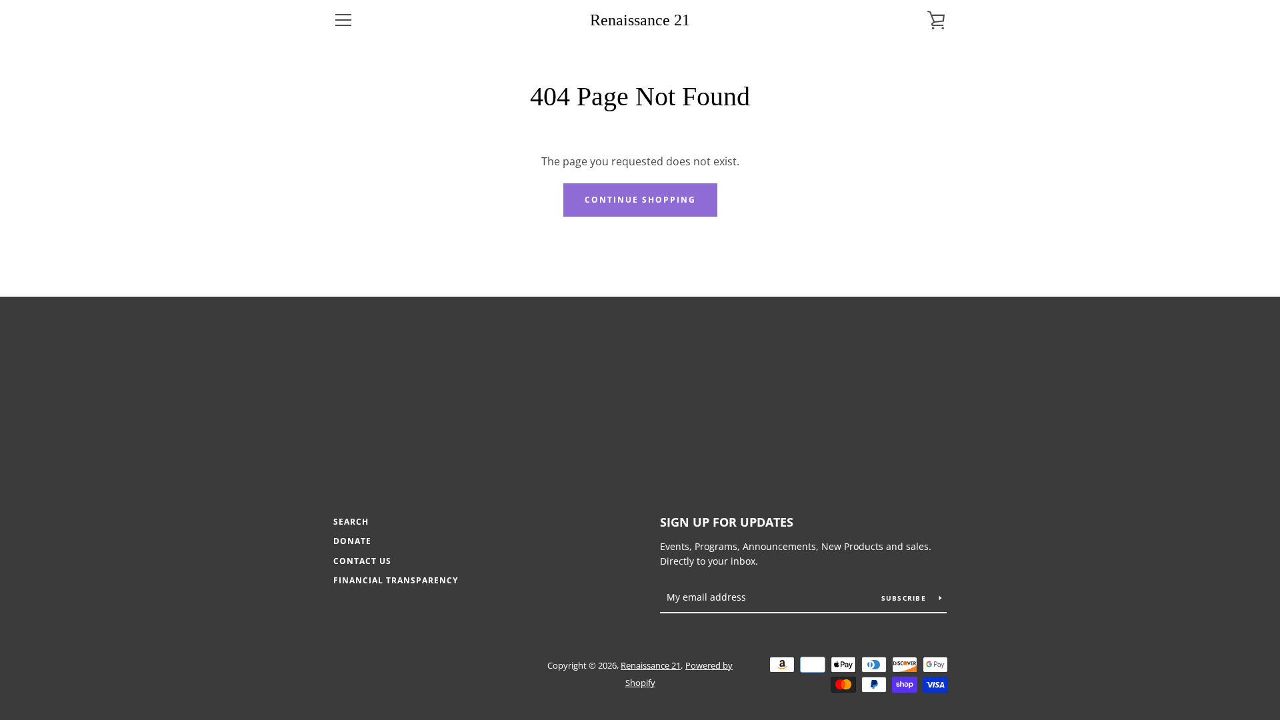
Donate (352, 541)
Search (351, 521)
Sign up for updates (726, 522)
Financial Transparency (395, 580)
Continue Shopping (640, 199)
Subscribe (905, 598)
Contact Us (362, 561)
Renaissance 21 (640, 20)
